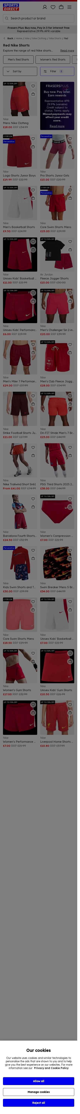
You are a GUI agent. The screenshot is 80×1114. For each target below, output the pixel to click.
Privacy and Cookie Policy (51, 1068)
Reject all (38, 1102)
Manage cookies (39, 1092)
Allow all (38, 1081)
